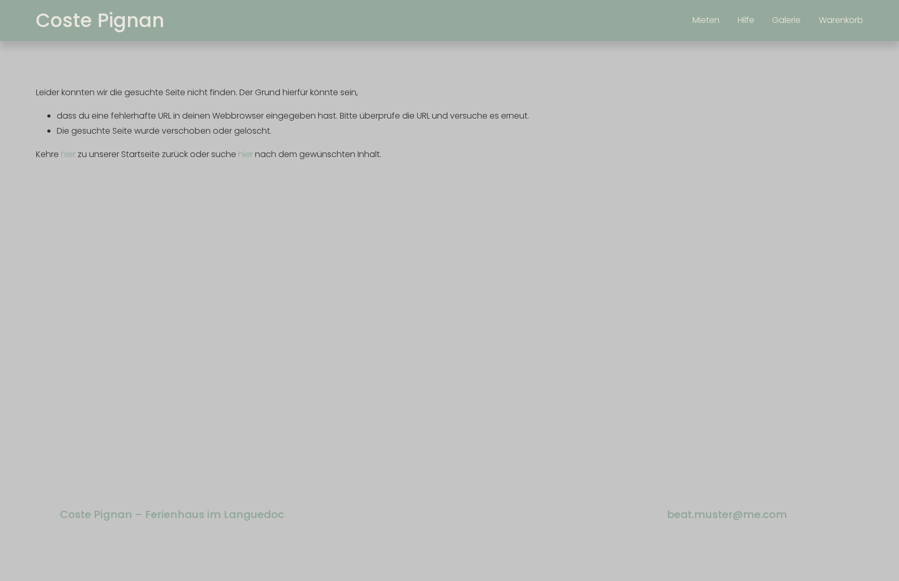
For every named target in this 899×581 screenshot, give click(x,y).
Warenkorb (841, 20)
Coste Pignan (100, 20)
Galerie (786, 20)
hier (68, 154)
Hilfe (746, 20)
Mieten (706, 20)
